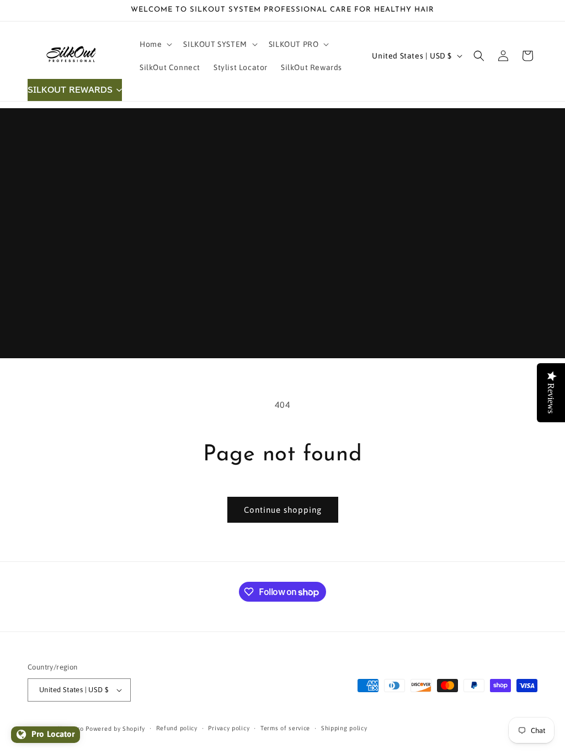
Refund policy (177, 728)
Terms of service (285, 728)
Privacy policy (228, 728)
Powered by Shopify (115, 728)
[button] (155, 44)
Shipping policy (344, 728)
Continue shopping (283, 509)
